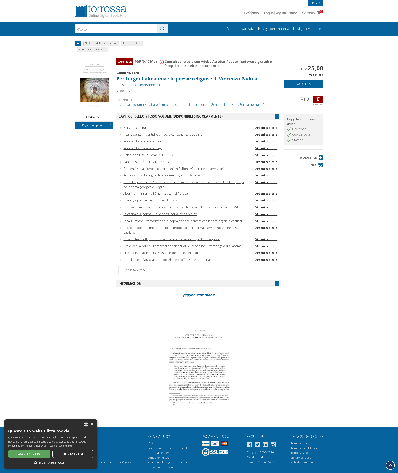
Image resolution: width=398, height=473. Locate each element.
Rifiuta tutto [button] (73, 454)
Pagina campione (92, 125)
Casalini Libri (255, 457)
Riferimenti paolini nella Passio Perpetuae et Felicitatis (161, 253)
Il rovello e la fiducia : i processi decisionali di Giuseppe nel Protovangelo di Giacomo (182, 246)
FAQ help (251, 13)
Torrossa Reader (158, 453)
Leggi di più (65, 446)
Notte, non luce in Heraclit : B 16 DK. (148, 155)
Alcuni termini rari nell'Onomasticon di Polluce (155, 193)
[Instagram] (273, 445)
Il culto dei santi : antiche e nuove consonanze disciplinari (163, 134)
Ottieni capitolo (266, 128)
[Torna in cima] (390, 465)
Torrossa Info (299, 443)
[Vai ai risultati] (162, 28)
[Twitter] (257, 445)
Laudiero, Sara (127, 72)
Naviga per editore (308, 28)
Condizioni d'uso (158, 458)
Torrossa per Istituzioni (305, 448)
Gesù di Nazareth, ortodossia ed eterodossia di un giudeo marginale (171, 239)
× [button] (91, 424)
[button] (311, 157)
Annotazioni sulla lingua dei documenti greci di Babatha (161, 175)
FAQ (150, 443)
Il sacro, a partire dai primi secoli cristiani (151, 200)
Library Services (301, 458)
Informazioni (130, 283)
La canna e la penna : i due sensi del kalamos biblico (160, 214)
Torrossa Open (300, 453)
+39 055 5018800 (164, 467)
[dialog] (50, 444)
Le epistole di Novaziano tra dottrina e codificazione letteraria (166, 259)
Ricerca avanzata (240, 28)
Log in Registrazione (280, 13)
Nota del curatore (135, 127)
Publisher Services (302, 462)
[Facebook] (249, 445)
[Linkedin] (265, 445)
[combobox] (121, 28)
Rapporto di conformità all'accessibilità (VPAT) (104, 462)
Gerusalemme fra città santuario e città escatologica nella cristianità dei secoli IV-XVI (182, 207)
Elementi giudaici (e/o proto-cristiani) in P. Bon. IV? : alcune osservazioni (173, 168)
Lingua (315, 3)
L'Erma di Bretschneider (143, 84)
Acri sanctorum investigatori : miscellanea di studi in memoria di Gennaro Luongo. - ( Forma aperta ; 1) (192, 104)
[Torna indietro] (78, 43)
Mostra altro (135, 270)
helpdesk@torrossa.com (171, 462)
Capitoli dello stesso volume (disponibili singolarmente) (170, 116)
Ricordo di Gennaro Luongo (142, 141)
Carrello (312, 12)
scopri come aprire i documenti (191, 65)
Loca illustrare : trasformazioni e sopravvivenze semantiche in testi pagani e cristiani (182, 221)
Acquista (304, 84)
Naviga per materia (273, 28)
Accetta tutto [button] (29, 454)
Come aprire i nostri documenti (167, 448)
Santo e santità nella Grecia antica (147, 162)
